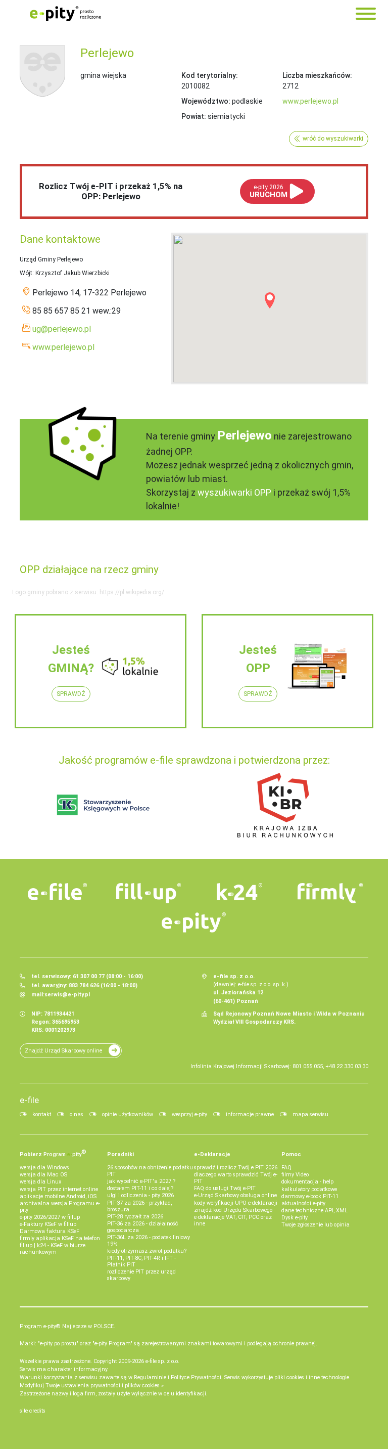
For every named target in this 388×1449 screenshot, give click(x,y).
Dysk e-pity (294, 1217)
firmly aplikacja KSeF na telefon (60, 1238)
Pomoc (291, 1154)
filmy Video (295, 1174)
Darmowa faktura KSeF (49, 1231)
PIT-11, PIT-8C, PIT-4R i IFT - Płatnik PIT (141, 1261)
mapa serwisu (310, 1114)
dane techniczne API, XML (314, 1210)
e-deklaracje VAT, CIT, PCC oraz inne (233, 1220)
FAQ (286, 1167)
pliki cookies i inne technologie (311, 1377)
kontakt (41, 1114)
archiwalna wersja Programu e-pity (60, 1206)
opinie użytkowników (127, 1114)
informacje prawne (250, 1114)
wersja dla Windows (44, 1167)
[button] (270, 300)
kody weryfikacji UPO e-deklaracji (235, 1203)
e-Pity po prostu (65, 13)
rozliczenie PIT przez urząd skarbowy (141, 1275)
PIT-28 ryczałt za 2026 (135, 1216)
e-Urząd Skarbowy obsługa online (235, 1195)
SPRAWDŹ (71, 693)
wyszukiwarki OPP (234, 492)
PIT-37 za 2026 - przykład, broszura (139, 1206)
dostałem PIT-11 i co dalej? (140, 1188)
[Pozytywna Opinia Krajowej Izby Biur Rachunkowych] (285, 804)
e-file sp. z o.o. (162, 1361)
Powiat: (193, 116)
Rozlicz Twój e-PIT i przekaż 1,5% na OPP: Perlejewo (110, 191)
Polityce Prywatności (196, 1377)
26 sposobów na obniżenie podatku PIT (150, 1170)
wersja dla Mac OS (43, 1174)
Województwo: (205, 101)
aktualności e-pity (303, 1203)
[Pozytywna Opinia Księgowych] (103, 804)
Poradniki (120, 1154)
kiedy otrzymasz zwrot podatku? (146, 1251)
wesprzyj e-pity (189, 1114)
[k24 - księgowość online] (239, 891)
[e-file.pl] (57, 891)
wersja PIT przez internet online (59, 1189)
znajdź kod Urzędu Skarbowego (233, 1210)
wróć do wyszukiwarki (333, 138)
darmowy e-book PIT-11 (309, 1196)
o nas (76, 1114)
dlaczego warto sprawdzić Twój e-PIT (235, 1177)
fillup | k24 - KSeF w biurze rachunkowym (52, 1248)
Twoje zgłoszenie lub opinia (315, 1224)
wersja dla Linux (40, 1181)
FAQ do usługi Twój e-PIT (225, 1188)
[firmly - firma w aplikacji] (330, 893)
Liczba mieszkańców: (317, 75)
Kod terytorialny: (209, 75)
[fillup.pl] (148, 893)
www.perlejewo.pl (310, 101)
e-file (29, 1100)
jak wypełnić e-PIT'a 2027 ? (141, 1181)
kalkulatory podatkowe (309, 1189)
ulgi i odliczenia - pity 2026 (140, 1195)
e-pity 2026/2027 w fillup (50, 1217)
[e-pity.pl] (194, 922)
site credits (32, 1411)
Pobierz (53, 1153)
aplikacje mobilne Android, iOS (58, 1196)
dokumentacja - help (307, 1181)
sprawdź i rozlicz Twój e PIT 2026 (235, 1167)
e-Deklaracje (212, 1154)
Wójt (26, 273)
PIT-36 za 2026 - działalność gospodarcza (142, 1227)
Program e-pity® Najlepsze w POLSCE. (67, 1326)
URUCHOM (268, 191)
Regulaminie (150, 1377)
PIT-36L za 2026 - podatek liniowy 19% (148, 1240)
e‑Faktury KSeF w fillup (48, 1224)
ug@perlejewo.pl (61, 329)
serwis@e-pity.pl (67, 994)
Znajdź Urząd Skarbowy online (63, 1050)
